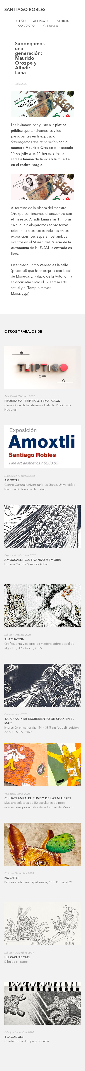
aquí (25, 294)
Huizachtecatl (17, 957)
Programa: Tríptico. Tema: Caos (32, 401)
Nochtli (11, 878)
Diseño (20, 21)
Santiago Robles (25, 10)
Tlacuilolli (14, 1036)
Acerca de (41, 21)
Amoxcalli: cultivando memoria (32, 560)
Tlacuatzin (14, 639)
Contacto (26, 25)
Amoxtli (11, 480)
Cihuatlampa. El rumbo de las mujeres (37, 798)
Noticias (63, 21)
